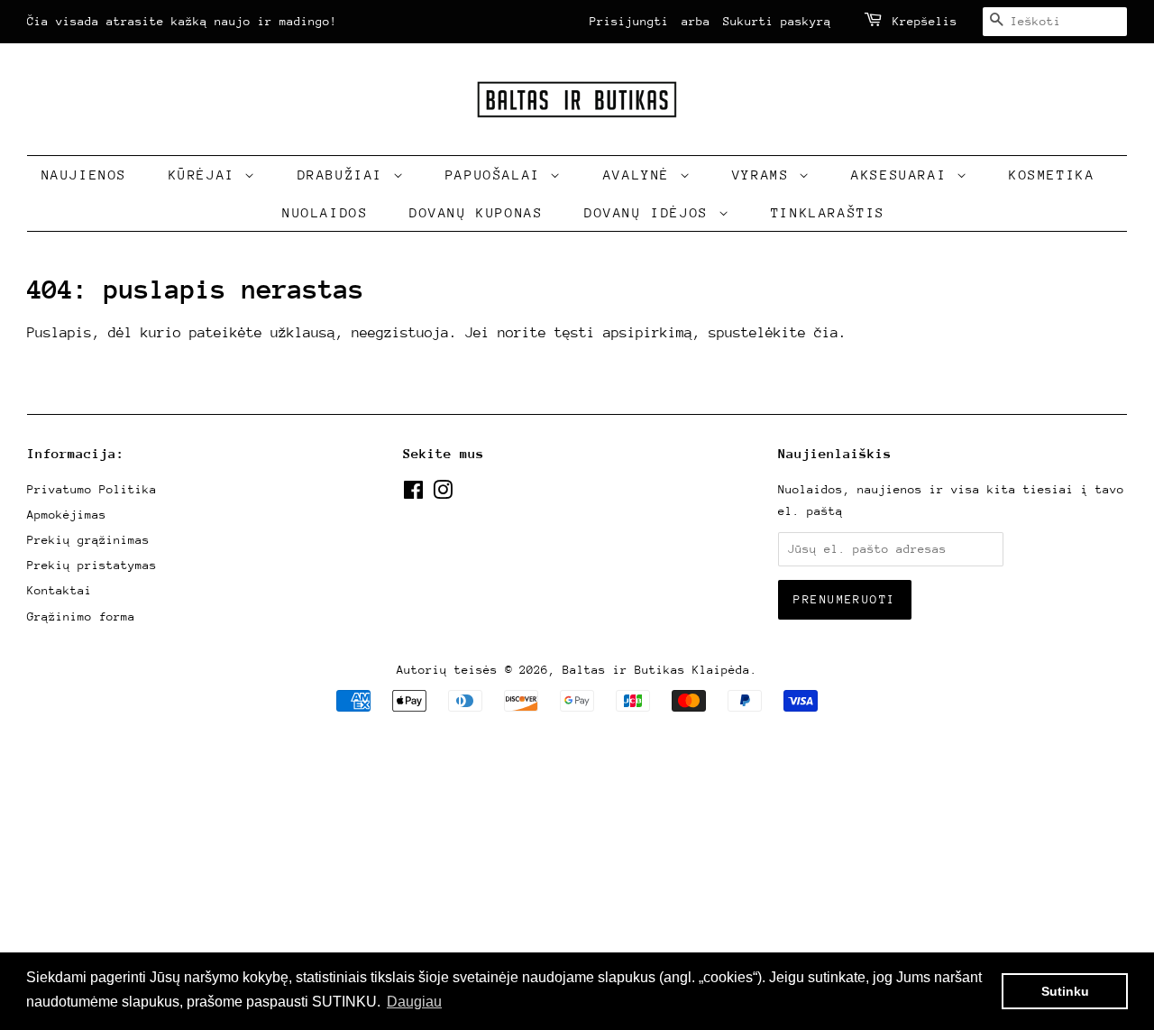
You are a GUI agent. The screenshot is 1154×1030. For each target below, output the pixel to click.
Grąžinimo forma (81, 616)
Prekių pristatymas (92, 565)
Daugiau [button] (414, 1001)
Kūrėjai (207, 174)
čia (826, 333)
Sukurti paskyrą (777, 21)
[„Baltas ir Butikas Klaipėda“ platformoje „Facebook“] (413, 494)
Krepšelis (925, 21)
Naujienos (84, 174)
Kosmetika (1051, 174)
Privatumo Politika (92, 489)
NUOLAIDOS (325, 212)
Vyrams (765, 174)
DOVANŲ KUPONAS (476, 212)
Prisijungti (629, 21)
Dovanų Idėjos (651, 212)
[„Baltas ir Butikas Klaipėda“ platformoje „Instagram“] (443, 494)
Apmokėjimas (66, 514)
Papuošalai (498, 174)
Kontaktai (59, 590)
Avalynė (641, 174)
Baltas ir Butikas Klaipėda (656, 669)
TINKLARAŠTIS (828, 212)
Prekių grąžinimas (88, 540)
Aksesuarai (904, 174)
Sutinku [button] (1065, 991)
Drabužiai (345, 174)
